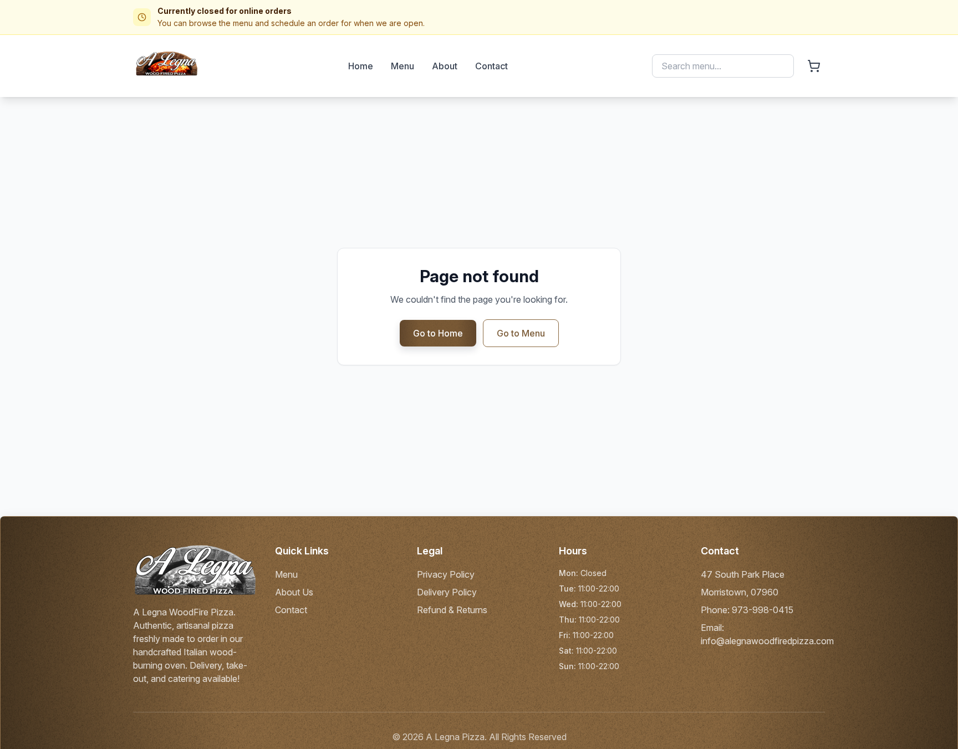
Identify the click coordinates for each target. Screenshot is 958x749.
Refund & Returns (452, 609)
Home (360, 66)
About (444, 66)
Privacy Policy (446, 574)
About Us (294, 592)
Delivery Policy (447, 592)
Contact (491, 66)
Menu (402, 66)
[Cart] (814, 66)
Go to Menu (521, 333)
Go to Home (438, 333)
